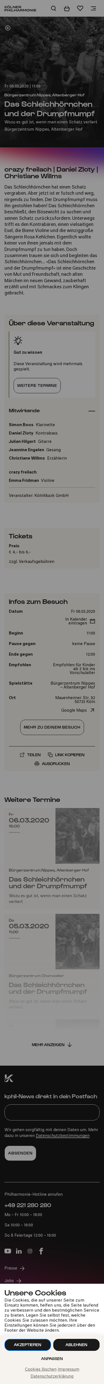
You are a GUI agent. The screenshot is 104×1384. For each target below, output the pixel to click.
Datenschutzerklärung (52, 1377)
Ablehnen (76, 1344)
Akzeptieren (27, 1344)
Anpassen (52, 1358)
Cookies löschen (41, 1370)
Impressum (68, 1370)
